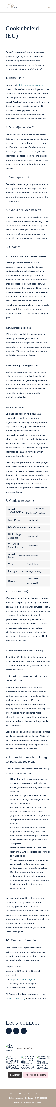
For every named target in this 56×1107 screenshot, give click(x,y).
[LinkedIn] (24, 1031)
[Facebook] (16, 1031)
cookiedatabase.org (15, 998)
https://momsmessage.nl (31, 85)
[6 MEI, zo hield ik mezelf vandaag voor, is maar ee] (43, 1063)
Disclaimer (29, 1098)
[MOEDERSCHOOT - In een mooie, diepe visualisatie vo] (28, 1063)
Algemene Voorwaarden (37, 1094)
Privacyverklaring (16, 1098)
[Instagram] (9, 1031)
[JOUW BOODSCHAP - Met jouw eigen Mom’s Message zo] (12, 1063)
